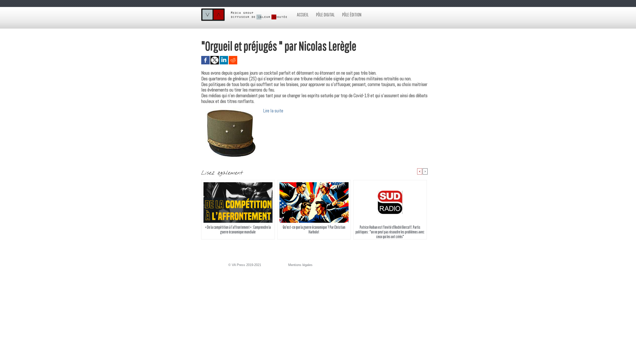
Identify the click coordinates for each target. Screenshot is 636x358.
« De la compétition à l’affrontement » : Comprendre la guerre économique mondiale (238, 229)
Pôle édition (351, 14)
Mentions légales (300, 265)
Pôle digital (325, 14)
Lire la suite (273, 111)
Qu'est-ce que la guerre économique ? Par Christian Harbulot (314, 229)
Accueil (303, 14)
